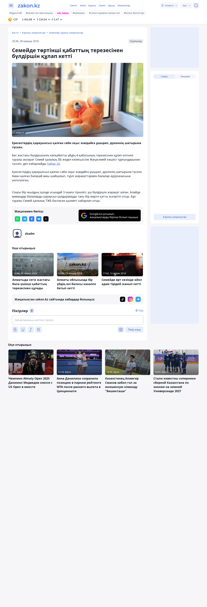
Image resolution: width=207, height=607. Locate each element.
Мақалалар (124, 5)
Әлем (83, 5)
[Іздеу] (196, 5)
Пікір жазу (134, 329)
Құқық (111, 5)
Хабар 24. (53, 164)
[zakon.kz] (29, 5)
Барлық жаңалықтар (33, 32)
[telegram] (24, 219)
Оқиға (102, 5)
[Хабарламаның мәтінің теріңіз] (77, 320)
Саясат (73, 5)
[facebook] (32, 219)
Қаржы (92, 5)
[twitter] (46, 219)
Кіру (141, 310)
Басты (15, 32)
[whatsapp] (17, 219)
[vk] (39, 219)
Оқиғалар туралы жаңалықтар (66, 32)
